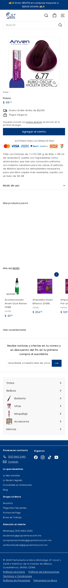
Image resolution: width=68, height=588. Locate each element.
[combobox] (34, 25)
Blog (5, 489)
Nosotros (8, 503)
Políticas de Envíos (14, 571)
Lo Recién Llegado (12, 480)
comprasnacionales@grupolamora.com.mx (27, 540)
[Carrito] (54, 15)
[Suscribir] (57, 363)
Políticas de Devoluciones (43, 571)
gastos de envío (34, 122)
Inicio (6, 92)
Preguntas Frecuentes (15, 507)
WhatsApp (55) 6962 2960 (18, 530)
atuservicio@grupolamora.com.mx (22, 535)
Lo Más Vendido (11, 475)
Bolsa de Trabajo (12, 517)
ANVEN (15, 268)
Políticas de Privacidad (16, 580)
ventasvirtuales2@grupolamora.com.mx (25, 545)
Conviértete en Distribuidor (17, 484)
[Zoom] (54, 83)
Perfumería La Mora (45, 580)
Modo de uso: (11, 185)
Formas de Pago (12, 512)
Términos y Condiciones (17, 576)
